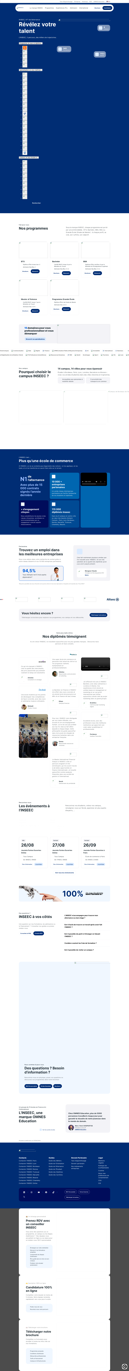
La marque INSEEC (36, 8)
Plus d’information (27, 864)
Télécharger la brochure (98, 615)
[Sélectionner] (61, 826)
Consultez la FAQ (25, 933)
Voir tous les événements (64, 873)
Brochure (97, 8)
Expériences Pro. (62, 8)
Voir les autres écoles (48, 1130)
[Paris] (61, 828)
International (83, 8)
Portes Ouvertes (46, 1086)
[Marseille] (61, 830)
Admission (73, 8)
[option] (37, 48)
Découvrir (35, 271)
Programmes (49, 8)
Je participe (38, 864)
